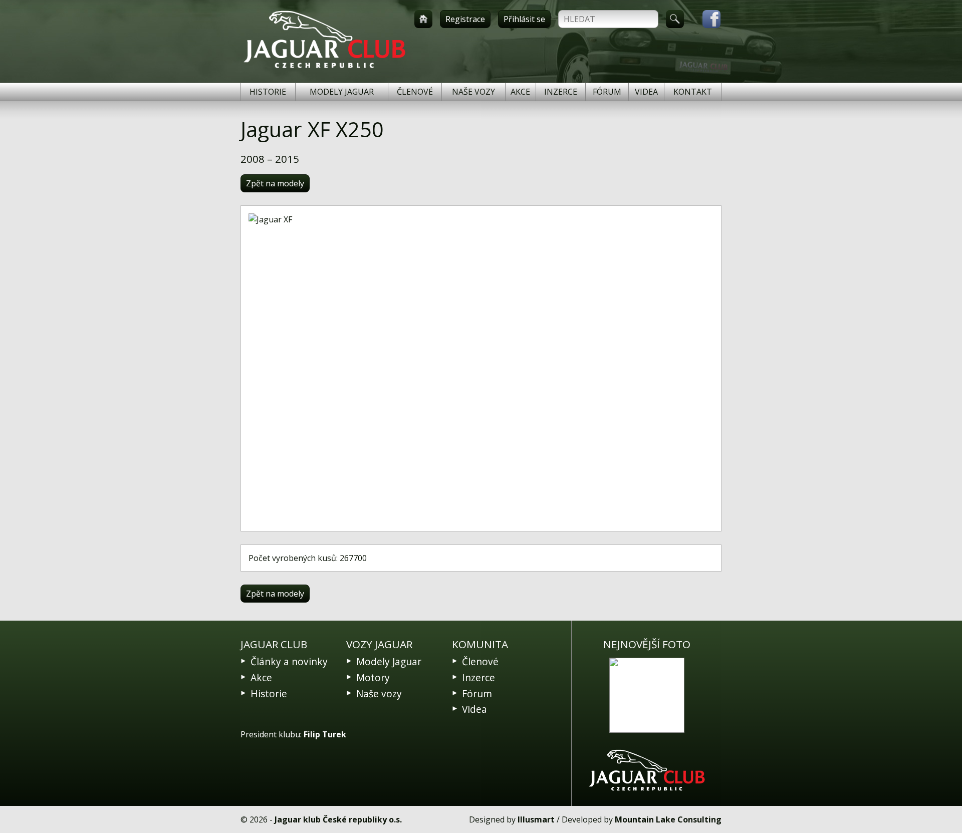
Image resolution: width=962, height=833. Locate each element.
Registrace (465, 19)
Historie (268, 91)
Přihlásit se (524, 19)
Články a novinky (289, 661)
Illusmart (536, 819)
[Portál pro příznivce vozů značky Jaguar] (324, 68)
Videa (646, 91)
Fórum (607, 91)
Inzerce (560, 91)
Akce (520, 91)
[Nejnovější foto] (646, 695)
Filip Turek (325, 734)
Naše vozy (473, 91)
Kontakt (692, 91)
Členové (415, 91)
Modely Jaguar (342, 91)
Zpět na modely (275, 183)
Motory (373, 677)
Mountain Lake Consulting (668, 819)
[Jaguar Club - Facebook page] (706, 19)
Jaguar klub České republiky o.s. (338, 819)
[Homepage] (423, 19)
